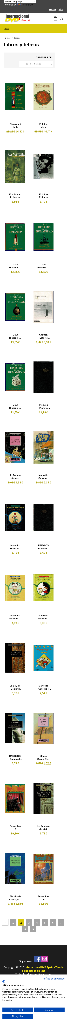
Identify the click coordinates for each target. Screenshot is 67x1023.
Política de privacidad (54, 978)
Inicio (7, 37)
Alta (61, 9)
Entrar (52, 9)
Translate (28, 4)
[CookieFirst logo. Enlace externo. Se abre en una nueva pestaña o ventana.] (3, 981)
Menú (7, 28)
